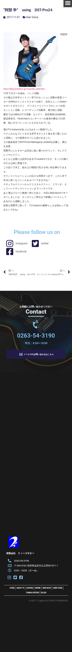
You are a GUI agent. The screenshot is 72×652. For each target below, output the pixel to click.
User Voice (32, 17)
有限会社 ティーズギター (20, 553)
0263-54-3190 (36, 335)
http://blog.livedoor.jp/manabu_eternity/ (24, 89)
